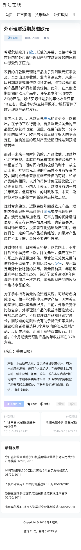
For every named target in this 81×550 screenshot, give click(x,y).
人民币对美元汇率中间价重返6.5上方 (29, 484)
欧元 (32, 52)
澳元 (47, 211)
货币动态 (42, 15)
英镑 (58, 263)
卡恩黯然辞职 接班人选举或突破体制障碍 (31, 507)
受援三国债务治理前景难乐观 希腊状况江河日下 (36, 493)
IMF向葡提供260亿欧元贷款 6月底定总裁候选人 (36, 470)
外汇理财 (61, 15)
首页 (9, 15)
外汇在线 (52, 522)
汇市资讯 (24, 15)
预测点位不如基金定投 (61, 422)
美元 (47, 118)
